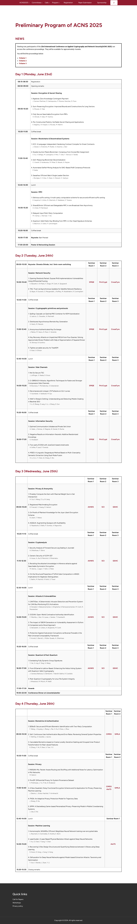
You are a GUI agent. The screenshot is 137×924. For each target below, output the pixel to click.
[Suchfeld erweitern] (113, 2)
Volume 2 (22, 61)
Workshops (17, 903)
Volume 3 (22, 63)
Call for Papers (18, 899)
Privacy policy (18, 906)
